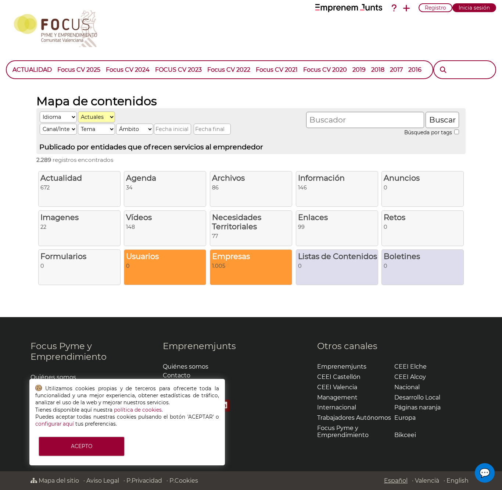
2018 (377, 69)
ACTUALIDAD (32, 69)
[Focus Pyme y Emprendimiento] (59, 27)
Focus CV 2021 (277, 69)
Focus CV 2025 (78, 69)
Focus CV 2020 (325, 69)
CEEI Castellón (339, 376)
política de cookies (138, 410)
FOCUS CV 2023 (178, 69)
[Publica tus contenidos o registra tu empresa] (406, 8)
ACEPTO (81, 446)
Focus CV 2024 (128, 69)
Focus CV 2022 (228, 69)
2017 (396, 69)
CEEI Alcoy (410, 376)
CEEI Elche (410, 366)
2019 (359, 69)
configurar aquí (54, 424)
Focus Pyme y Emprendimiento (69, 351)
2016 (415, 69)
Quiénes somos (53, 377)
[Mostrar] (427, 66)
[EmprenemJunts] (349, 8)
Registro (435, 8)
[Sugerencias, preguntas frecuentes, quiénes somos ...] (394, 8)
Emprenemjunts (199, 346)
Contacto (176, 375)
